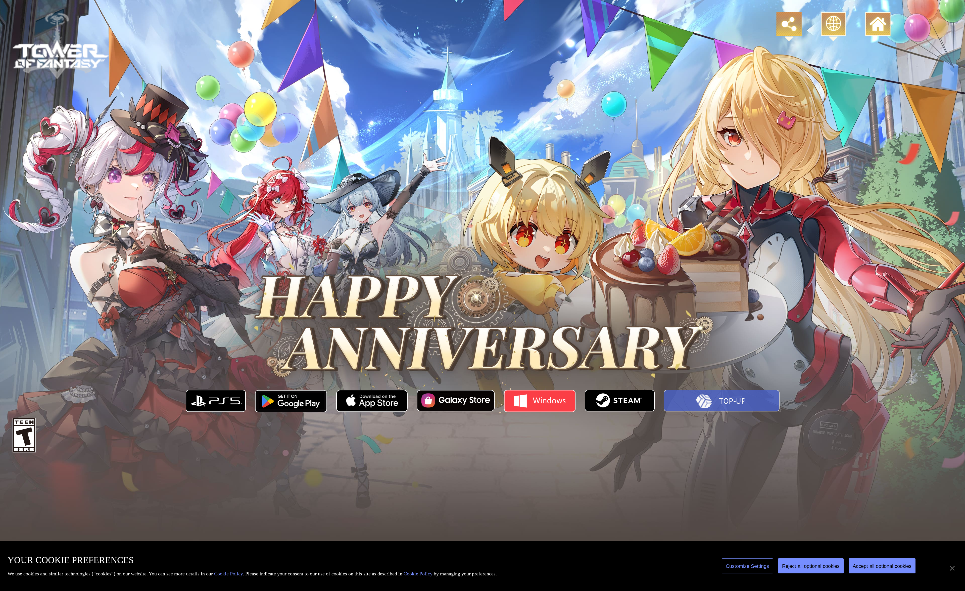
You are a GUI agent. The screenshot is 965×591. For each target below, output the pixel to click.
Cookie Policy (228, 573)
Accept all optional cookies (882, 566)
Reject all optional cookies (811, 566)
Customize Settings (747, 566)
